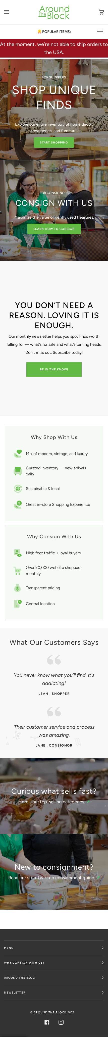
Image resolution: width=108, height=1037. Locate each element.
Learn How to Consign (54, 229)
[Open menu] (11, 12)
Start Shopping (54, 142)
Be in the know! (54, 369)
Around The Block (50, 1012)
